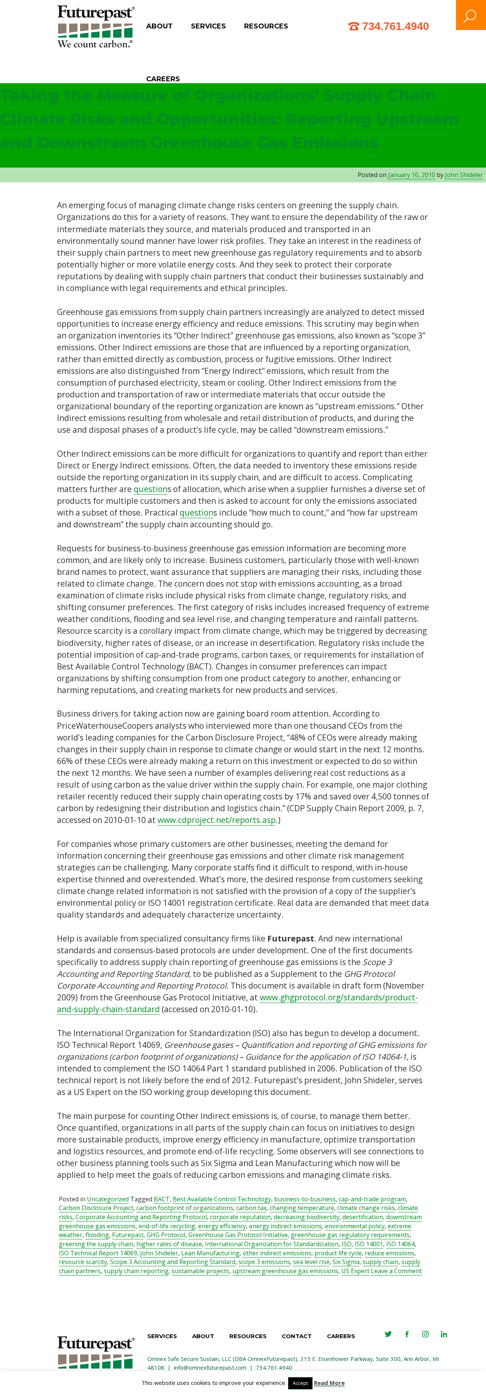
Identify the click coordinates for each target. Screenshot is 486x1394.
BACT (162, 1199)
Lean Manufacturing (210, 1253)
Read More (329, 1382)
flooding (97, 1235)
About (159, 26)
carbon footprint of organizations (184, 1208)
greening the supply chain (96, 1244)
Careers (163, 79)
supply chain (380, 1262)
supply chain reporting (136, 1271)
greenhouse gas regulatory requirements (350, 1235)
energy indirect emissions (285, 1226)
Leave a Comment (396, 1271)
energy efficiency (222, 1226)
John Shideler (464, 175)
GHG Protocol (166, 1235)
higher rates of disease (169, 1244)
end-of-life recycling (167, 1226)
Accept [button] (300, 1383)
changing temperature (302, 1208)
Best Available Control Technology (222, 1199)
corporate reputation (240, 1217)
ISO (347, 1244)
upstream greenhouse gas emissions (285, 1271)
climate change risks (366, 1208)
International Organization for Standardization (272, 1244)
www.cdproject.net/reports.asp (217, 820)
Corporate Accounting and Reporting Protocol (141, 1217)
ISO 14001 (369, 1244)
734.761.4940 (395, 26)
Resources (266, 26)
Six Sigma (346, 1262)
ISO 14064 (400, 1244)
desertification (362, 1217)
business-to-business (305, 1199)
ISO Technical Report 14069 (98, 1253)
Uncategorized (108, 1199)
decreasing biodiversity (306, 1217)
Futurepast (128, 1235)
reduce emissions (389, 1253)
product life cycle (338, 1253)
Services (208, 26)
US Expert (355, 1271)
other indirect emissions (277, 1253)
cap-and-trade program (372, 1199)
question (150, 489)
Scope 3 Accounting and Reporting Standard (172, 1262)
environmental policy (355, 1226)
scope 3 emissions (264, 1262)
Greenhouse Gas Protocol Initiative (238, 1235)
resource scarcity (83, 1262)
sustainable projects (200, 1271)
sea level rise (311, 1262)
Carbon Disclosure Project (96, 1208)
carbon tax (251, 1208)
